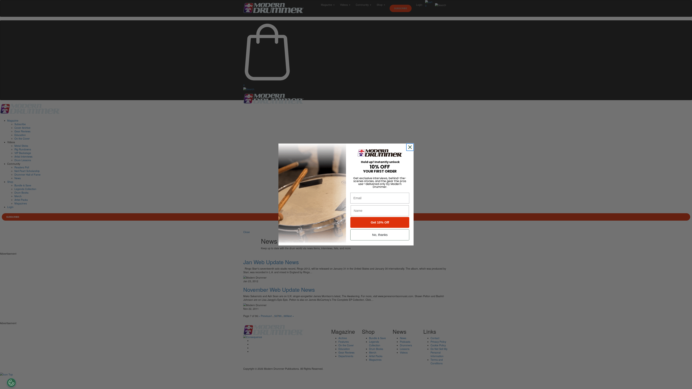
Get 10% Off (380, 222)
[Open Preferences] (11, 382)
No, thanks (380, 235)
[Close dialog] (411, 147)
